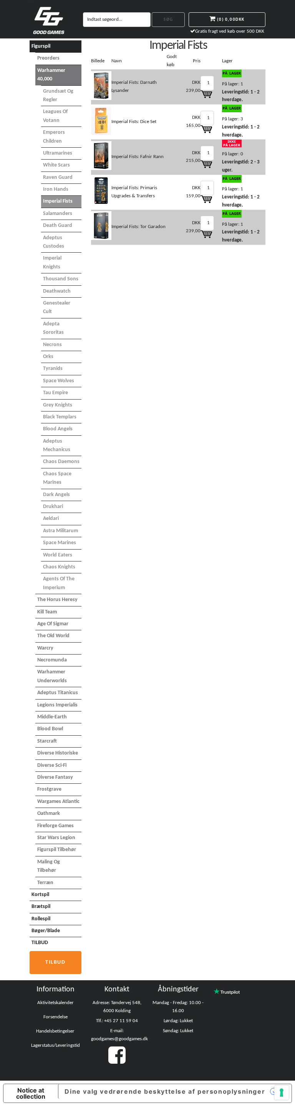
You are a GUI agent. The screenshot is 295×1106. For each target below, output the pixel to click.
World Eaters (57, 555)
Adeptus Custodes (53, 242)
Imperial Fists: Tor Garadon (138, 226)
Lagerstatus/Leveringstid (55, 1045)
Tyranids (53, 368)
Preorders (48, 58)
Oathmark (48, 813)
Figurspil (40, 46)
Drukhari (53, 507)
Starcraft (47, 741)
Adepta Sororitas (53, 328)
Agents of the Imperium (59, 583)
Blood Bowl (50, 729)
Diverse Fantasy (55, 777)
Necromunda (52, 660)
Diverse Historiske (57, 753)
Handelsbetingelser (55, 1031)
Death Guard (57, 225)
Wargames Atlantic (58, 802)
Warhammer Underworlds (52, 676)
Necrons (52, 345)
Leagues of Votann (55, 116)
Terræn (45, 883)
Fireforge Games (55, 826)
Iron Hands (55, 189)
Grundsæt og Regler (58, 95)
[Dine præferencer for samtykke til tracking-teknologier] (281, 1092)
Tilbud (55, 962)
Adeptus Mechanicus (56, 445)
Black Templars (59, 417)
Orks (48, 357)
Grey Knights (57, 405)
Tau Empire (55, 393)
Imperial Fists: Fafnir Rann (137, 156)
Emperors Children (54, 137)
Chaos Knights (59, 567)
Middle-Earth (52, 717)
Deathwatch (57, 291)
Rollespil (40, 919)
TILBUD (39, 943)
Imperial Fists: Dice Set (133, 121)
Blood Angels (58, 429)
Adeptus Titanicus (57, 693)
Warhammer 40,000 (51, 75)
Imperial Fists (58, 201)
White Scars (56, 165)
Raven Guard (58, 177)
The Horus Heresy (57, 600)
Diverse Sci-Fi (51, 765)
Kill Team (47, 612)
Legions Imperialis (57, 705)
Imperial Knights (52, 262)
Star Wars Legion (56, 838)
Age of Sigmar (52, 624)
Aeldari (51, 518)
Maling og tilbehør (48, 866)
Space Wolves (58, 381)
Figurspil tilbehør (56, 850)
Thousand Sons (60, 279)
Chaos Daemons (61, 462)
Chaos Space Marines (57, 478)
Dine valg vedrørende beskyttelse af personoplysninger (165, 1091)
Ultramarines (57, 153)
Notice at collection (30, 1093)
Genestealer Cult (56, 307)
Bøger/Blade (45, 931)
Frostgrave (49, 789)
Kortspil (40, 895)
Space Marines (59, 543)
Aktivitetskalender (55, 1002)
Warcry (45, 648)
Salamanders (57, 214)
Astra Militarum (60, 531)
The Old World (53, 636)
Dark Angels (56, 495)
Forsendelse (55, 1016)
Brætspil (40, 906)
